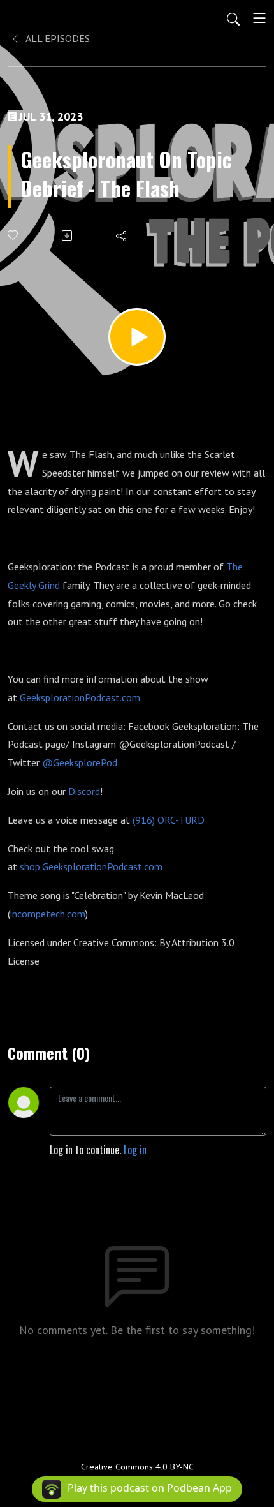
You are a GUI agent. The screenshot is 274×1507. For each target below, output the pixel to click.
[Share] (122, 235)
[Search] (233, 18)
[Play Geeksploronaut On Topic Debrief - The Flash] (137, 337)
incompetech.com (47, 913)
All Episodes (57, 38)
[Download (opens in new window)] (68, 235)
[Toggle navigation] (259, 18)
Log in (135, 1149)
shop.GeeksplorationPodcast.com (91, 866)
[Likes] (13, 235)
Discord (84, 791)
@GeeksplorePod (79, 762)
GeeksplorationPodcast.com (80, 697)
